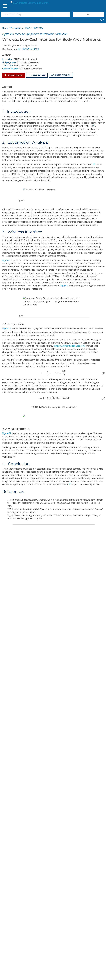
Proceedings (17, 28)
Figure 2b (7, 433)
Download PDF (15, 75)
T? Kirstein (7, 65)
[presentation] (11, 363)
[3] (70, 484)
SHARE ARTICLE (38, 75)
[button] (102, 20)
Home (5, 28)
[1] (94, 125)
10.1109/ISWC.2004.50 (28, 49)
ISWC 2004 (38, 28)
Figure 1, (64, 285)
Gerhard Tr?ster (10, 68)
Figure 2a (6, 328)
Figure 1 (6, 260)
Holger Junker (9, 62)
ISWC (27, 28)
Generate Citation (60, 75)
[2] (94, 164)
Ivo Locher (7, 59)
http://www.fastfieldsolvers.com (69, 345)
